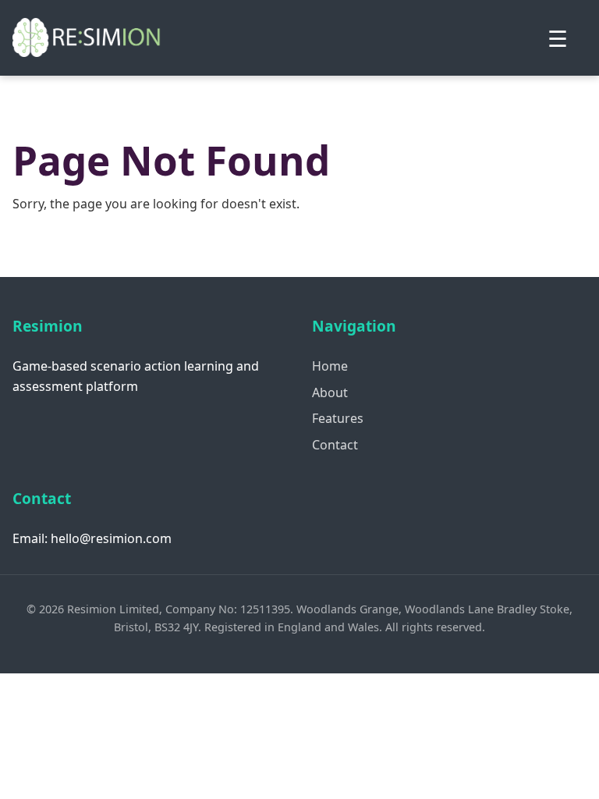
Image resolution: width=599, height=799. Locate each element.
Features (337, 418)
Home (330, 366)
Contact (335, 444)
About (330, 392)
